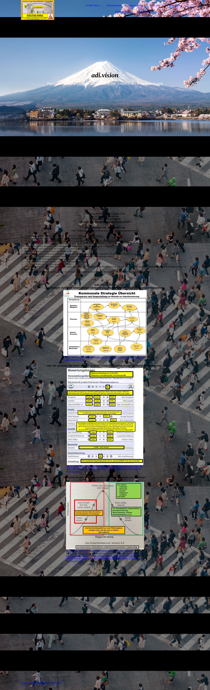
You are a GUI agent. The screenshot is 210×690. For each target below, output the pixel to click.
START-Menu (92, 5)
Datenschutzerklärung (40, 683)
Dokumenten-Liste (145, 11)
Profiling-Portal (122, 11)
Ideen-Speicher (136, 5)
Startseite (25, 683)
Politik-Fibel (174, 5)
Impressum (57, 683)
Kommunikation (114, 5)
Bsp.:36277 (156, 5)
